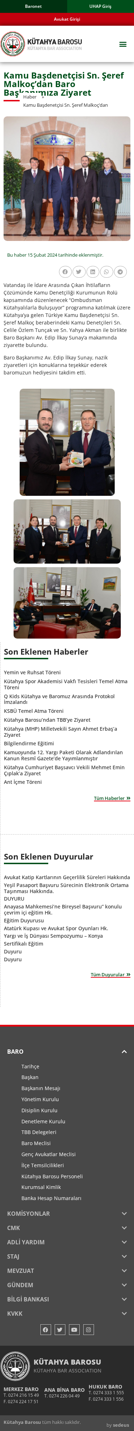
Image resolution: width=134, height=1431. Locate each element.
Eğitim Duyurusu (24, 920)
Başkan (30, 1077)
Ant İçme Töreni (23, 782)
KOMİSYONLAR (28, 1214)
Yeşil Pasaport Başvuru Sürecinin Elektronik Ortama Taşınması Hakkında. (66, 888)
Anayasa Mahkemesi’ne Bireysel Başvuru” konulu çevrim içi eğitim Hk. (63, 909)
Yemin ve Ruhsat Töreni (32, 672)
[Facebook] (45, 1329)
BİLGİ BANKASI (28, 1299)
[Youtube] (74, 1329)
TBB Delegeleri (38, 1132)
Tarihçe (30, 1066)
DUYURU (14, 898)
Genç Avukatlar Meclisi (48, 1154)
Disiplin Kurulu (39, 1110)
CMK (13, 1228)
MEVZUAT (20, 1271)
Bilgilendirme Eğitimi (29, 743)
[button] (123, 44)
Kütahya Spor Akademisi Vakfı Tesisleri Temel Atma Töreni (66, 684)
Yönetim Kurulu (40, 1099)
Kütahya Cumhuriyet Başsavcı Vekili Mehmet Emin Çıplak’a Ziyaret (64, 770)
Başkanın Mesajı (40, 1088)
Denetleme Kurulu (43, 1121)
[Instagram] (88, 1329)
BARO (15, 1051)
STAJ (13, 1256)
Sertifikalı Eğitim (23, 943)
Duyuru (13, 951)
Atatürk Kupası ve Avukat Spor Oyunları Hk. (56, 928)
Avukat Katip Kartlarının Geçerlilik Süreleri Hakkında (67, 877)
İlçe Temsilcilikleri (42, 1165)
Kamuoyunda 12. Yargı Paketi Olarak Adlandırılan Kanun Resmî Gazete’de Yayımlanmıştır (63, 755)
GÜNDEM (20, 1285)
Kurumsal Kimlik (41, 1187)
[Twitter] (60, 1329)
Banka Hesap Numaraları (51, 1198)
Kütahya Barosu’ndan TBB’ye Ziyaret (47, 719)
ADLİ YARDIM (26, 1242)
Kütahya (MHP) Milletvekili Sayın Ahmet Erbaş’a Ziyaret (60, 731)
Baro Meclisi (36, 1143)
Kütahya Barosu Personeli (52, 1176)
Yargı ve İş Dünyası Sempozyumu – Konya (53, 935)
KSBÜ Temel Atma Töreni (34, 710)
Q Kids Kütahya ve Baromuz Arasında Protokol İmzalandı (59, 699)
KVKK (15, 1313)
